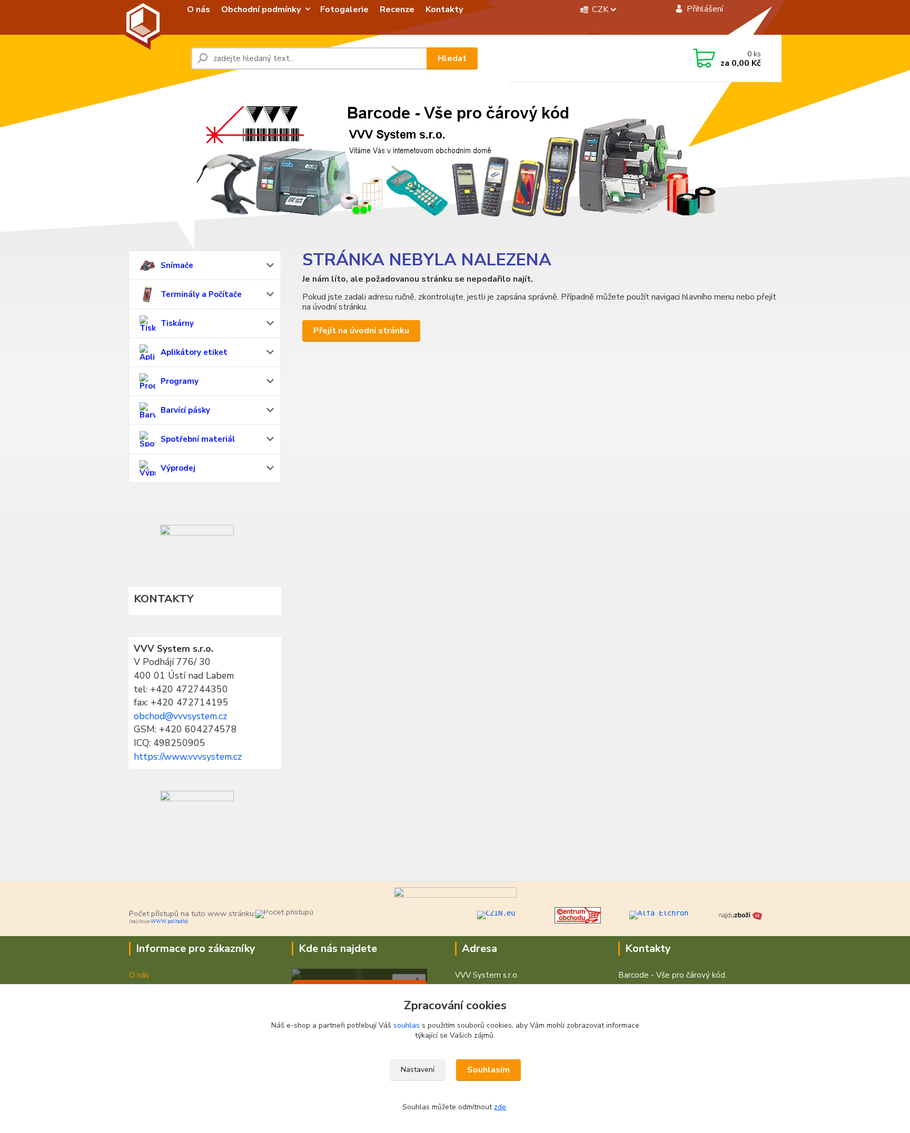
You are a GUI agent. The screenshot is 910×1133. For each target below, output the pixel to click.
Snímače (177, 265)
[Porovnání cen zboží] (740, 914)
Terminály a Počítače (201, 294)
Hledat (452, 58)
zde (500, 1107)
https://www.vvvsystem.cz (188, 756)
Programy (180, 381)
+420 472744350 (586, 59)
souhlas (406, 1025)
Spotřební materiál (198, 439)
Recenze (397, 9)
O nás (198, 9)
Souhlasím (488, 1070)
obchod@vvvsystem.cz (180, 716)
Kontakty (444, 9)
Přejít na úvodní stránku (361, 330)
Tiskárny (177, 323)
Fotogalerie (344, 9)
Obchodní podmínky (261, 9)
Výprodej (178, 468)
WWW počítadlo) (169, 921)
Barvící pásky (185, 410)
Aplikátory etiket (194, 352)
